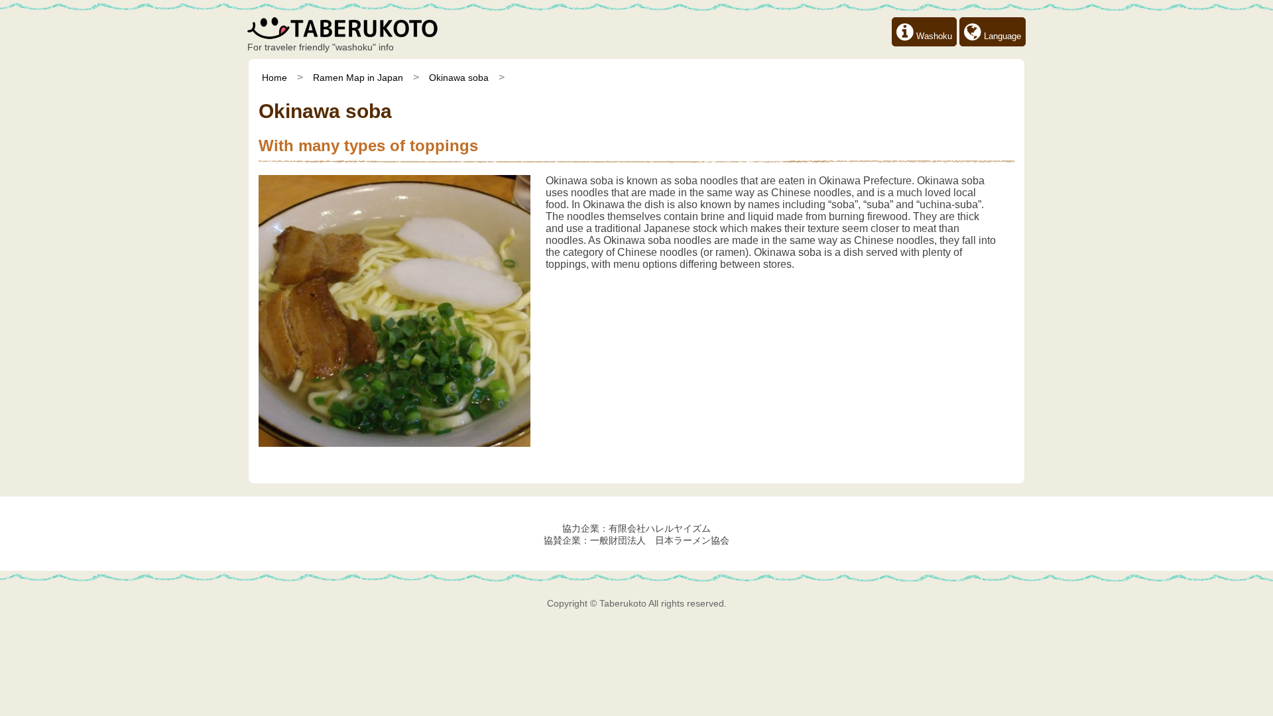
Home (274, 77)
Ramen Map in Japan (358, 77)
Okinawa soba (459, 77)
